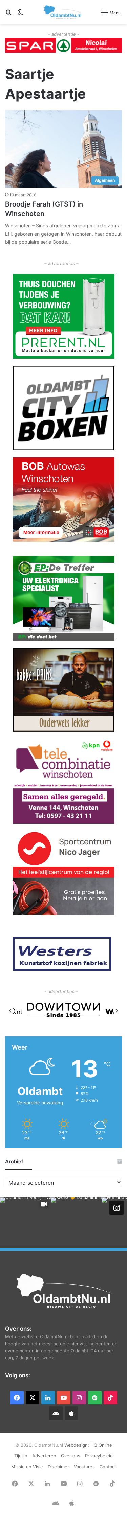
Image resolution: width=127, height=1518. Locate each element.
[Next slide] (116, 1010)
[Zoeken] (8, 14)
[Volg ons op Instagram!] (116, 1207)
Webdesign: (77, 1445)
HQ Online (101, 1445)
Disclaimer (58, 1466)
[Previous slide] (10, 1010)
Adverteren (44, 1456)
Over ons (70, 1456)
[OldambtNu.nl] (63, 12)
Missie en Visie (27, 1466)
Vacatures (84, 1466)
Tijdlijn (20, 1456)
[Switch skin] (20, 14)
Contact (108, 1466)
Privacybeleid (99, 1456)
